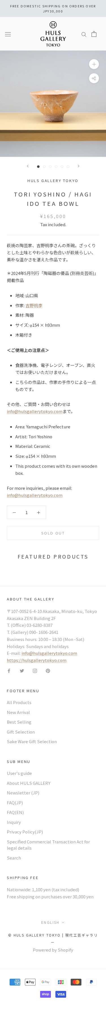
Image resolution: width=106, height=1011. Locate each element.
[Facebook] (9, 670)
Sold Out (53, 533)
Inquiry (14, 822)
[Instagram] (35, 670)
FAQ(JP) (15, 802)
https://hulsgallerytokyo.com (36, 660)
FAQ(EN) (15, 812)
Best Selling (19, 722)
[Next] (78, 166)
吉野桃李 (33, 305)
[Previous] (28, 166)
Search (14, 858)
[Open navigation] (8, 33)
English (50, 922)
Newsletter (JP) (23, 793)
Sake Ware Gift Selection (32, 741)
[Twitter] (22, 670)
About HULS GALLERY (28, 783)
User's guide (19, 773)
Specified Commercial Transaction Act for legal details (48, 845)
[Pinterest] (48, 670)
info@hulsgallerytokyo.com (34, 411)
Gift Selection (21, 732)
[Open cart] (94, 34)
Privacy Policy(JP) (25, 832)
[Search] (83, 34)
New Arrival (18, 712)
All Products (19, 702)
